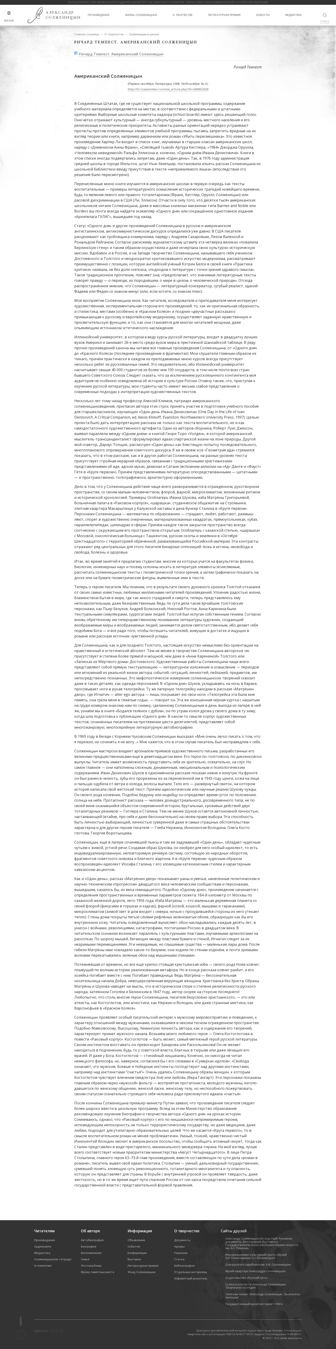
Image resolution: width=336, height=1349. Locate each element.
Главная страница (86, 34)
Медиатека (293, 15)
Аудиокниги (42, 1246)
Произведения (98, 15)
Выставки (134, 1259)
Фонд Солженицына (141, 1272)
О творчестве (182, 15)
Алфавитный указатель (190, 1278)
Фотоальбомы (91, 1266)
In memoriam (43, 1266)
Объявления (136, 1240)
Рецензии (181, 1253)
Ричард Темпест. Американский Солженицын (121, 54)
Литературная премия (224, 15)
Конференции (137, 1253)
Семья (85, 1259)
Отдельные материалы (190, 1272)
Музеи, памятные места (97, 1272)
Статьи (179, 1259)
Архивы (179, 1246)
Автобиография (92, 1240)
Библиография (184, 1266)
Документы (182, 1240)
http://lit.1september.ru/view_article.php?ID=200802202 (168, 89)
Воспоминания (91, 1253)
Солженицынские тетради (52, 1259)
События (134, 1246)
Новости (262, 15)
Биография (88, 1246)
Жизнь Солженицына (141, 15)
